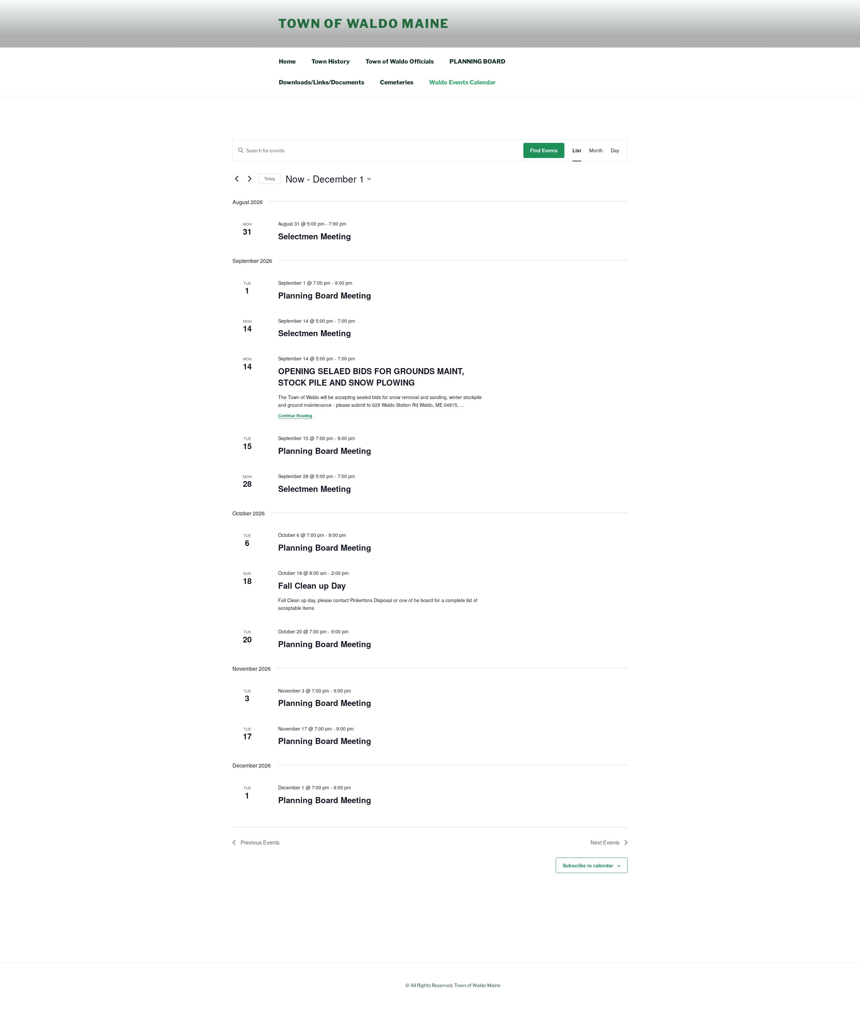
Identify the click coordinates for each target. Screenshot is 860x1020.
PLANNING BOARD (477, 61)
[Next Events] (250, 179)
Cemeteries (396, 82)
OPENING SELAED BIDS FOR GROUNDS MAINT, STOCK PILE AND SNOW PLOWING (371, 376)
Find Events (544, 150)
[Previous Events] (236, 179)
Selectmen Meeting (314, 236)
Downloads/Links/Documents (321, 82)
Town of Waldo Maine (363, 23)
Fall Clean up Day (312, 585)
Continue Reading (295, 416)
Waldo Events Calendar (462, 82)
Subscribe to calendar (588, 865)
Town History (330, 61)
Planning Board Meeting (324, 295)
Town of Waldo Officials (400, 61)
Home (287, 61)
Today (269, 178)
